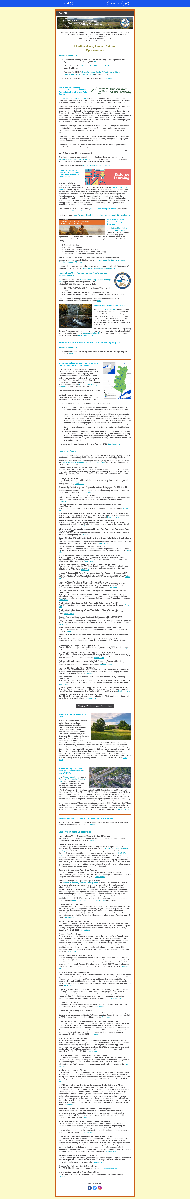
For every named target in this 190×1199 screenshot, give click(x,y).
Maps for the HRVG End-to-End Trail (97, 66)
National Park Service (106, 309)
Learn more (109, 78)
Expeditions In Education (78, 211)
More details (99, 62)
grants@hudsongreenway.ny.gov (96, 165)
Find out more (113, 517)
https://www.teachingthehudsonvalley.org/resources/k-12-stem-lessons (102, 215)
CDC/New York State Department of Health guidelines (84, 462)
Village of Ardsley (70, 777)
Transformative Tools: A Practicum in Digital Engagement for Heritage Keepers (92, 73)
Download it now (114, 444)
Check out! (79, 484)
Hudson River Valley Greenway (75, 98)
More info (73, 354)
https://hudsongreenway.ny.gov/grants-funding (78, 159)
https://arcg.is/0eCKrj (91, 333)
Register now (90, 698)
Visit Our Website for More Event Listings (95, 706)
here (99, 301)
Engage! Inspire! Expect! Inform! (103, 209)
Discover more (65, 501)
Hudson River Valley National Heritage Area (117, 229)
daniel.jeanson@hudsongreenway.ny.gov (98, 268)
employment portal (111, 1168)
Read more (88, 561)
